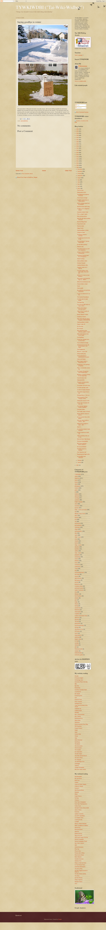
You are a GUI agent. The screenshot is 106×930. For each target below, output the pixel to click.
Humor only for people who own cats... (83, 403)
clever (76, 503)
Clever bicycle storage (82, 197)
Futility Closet (78, 806)
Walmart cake (80, 246)
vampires (77, 651)
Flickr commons (78, 701)
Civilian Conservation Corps (81, 615)
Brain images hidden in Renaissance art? (82, 362)
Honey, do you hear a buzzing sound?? (82, 308)
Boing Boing (77, 687)
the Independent (78, 751)
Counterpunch (78, 691)
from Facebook (78, 596)
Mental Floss (78, 827)
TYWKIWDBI (78, 474)
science (76, 488)
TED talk (77, 621)
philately (76, 598)
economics (77, 505)
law (75, 570)
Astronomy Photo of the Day (81, 681)
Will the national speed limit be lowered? (83, 204)
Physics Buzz (78, 851)
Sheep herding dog (81, 353)
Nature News (77, 720)
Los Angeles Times (79, 817)
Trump (76, 568)
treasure (76, 576)
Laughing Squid (78, 710)
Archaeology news (79, 680)
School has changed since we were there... (83, 340)
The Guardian (78, 749)
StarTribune (77, 742)
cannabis (77, 643)
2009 (77, 165)
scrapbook (77, 613)
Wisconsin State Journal (80, 769)
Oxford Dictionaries (79, 847)
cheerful (76, 541)
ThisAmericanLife (79, 649)
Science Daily (78, 734)
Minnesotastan (83, 66)
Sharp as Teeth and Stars (80, 862)
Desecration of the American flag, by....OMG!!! (83, 279)
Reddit (76, 730)
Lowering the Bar (78, 819)
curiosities (77, 499)
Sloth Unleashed (78, 740)
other (76, 533)
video (76, 484)
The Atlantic (77, 743)
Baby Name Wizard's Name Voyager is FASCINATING (83, 319)
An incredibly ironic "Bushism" (81, 457)
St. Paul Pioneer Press (80, 864)
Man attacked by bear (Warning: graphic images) (83, 331)
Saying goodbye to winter (83, 230)
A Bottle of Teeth (81, 232)
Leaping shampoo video (82, 265)
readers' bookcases (79, 590)
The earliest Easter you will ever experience (83, 249)
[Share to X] (26, 119)
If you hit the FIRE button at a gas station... (83, 305)
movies (76, 558)
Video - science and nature (81, 509)
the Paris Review (78, 877)
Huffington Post (78, 703)
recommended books (79, 572)
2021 (77, 139)
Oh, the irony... (80, 326)
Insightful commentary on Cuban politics (83, 200)
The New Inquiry (78, 753)
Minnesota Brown (78, 829)
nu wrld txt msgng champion (83, 389)
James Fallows (78, 809)
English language (78, 501)
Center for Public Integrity (80, 784)
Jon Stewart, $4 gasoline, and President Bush (83, 372)
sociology (77, 497)
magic (76, 601)
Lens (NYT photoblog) (80, 815)
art (75, 492)
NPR (76, 845)
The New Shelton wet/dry (80, 873)
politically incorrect (79, 588)
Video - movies (78, 545)
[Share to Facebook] (27, 119)
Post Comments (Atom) (27, 173)
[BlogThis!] (25, 119)
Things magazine (78, 879)
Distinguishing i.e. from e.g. (83, 395)
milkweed (77, 645)
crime (76, 539)
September (80, 175)
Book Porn (77, 780)
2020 (77, 141)
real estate (77, 574)
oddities (76, 550)
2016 (77, 150)
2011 (77, 161)
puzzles (76, 582)
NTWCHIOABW (78, 652)
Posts (78, 105)
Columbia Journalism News (81, 689)
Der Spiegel (77, 693)
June (79, 182)
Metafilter (77, 712)
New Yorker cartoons (79, 843)
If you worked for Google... (83, 342)
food (76, 519)
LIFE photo (77, 631)
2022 (77, 137)
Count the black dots (82, 377)
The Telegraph (78, 759)
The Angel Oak (80, 302)
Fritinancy (77, 800)
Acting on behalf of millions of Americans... (83, 253)
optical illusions (78, 578)
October (79, 173)
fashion (76, 543)
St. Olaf (76, 641)
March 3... (79, 427)
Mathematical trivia (81, 192)
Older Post (68, 170)
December (80, 169)
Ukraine (76, 603)
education (77, 546)
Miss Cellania (78, 716)
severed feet (77, 607)
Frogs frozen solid (81, 223)
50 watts (77, 676)
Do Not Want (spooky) (82, 244)
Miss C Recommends (79, 714)
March (79, 188)
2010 (77, 163)
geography (77, 554)
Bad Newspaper (78, 776)
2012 (77, 159)
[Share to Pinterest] (29, 119)
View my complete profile (80, 81)
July (79, 179)
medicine (77, 494)
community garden (79, 654)
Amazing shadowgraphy (82, 441)
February (80, 460)
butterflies (77, 548)
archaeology (77, 556)
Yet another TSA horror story (83, 385)
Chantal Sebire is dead (82, 284)
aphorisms (77, 617)
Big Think (77, 685)
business (77, 507)
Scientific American (79, 858)
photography (77, 486)
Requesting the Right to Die (83, 454)
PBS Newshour (78, 726)
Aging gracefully (80, 380)
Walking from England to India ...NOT (82, 424)
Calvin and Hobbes (81, 359)
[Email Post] (20, 118)
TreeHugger (77, 763)
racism (76, 633)
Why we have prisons (82, 216)
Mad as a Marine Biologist (80, 823)
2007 (77, 465)
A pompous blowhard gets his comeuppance (83, 256)
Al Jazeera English (79, 678)
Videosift (77, 765)
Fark (76, 697)
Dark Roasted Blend (79, 790)
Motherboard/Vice (79, 718)
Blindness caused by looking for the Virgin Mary (83, 375)
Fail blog (77, 798)
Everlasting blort (78, 695)
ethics (76, 515)
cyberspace (77, 527)
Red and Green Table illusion (83, 439)
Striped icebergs (81, 258)
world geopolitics (78, 531)
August (79, 177)
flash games (77, 580)
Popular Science (78, 728)
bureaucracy (77, 584)
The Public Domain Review (81, 755)
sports (76, 535)
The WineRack (80, 337)
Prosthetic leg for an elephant (81, 449)
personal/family (24, 120)
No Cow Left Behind (81, 446)
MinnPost (77, 831)
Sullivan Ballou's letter (82, 260)
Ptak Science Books (79, 855)
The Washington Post (79, 761)
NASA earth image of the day (81, 837)
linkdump (77, 560)
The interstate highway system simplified (82, 407)
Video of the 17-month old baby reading (83, 312)
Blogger (60, 919)
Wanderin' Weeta (78, 881)
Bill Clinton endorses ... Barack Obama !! (82, 444)
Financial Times (78, 699)
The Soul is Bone (78, 757)
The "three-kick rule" (81, 452)
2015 (77, 152)
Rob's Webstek (78, 856)
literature (77, 517)
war (75, 511)
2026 (77, 129)
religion (76, 529)
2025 (77, 131)
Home (44, 170)
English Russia (78, 796)
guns (76, 599)
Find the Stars (80, 190)
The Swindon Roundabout (83, 297)
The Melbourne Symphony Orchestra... (83, 195)
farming (76, 605)
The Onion (77, 875)
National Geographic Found (81, 841)
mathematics (78, 566)
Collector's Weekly (79, 786)
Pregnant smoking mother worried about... (83, 383)
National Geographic (79, 839)
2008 (77, 167)
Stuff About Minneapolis (80, 866)
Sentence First (78, 860)
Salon (76, 732)
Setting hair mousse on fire (83, 400)
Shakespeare (78, 611)
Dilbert (76, 794)
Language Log (78, 708)
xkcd (76, 883)
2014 (77, 154)
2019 (77, 144)
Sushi (78, 286)
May (79, 184)
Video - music (78, 537)
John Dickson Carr (79, 629)
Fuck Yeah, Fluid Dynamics (81, 804)
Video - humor (78, 552)
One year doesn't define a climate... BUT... (83, 421)
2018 (77, 146)
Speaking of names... (82, 316)
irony (76, 592)
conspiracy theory (79, 586)
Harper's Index (78, 639)
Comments (79, 107)
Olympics (77, 594)
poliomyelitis (77, 623)
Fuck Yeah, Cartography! (80, 802)
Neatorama (77, 609)
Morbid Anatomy (78, 833)
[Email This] (23, 119)
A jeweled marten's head (82, 212)
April (79, 186)
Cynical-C (77, 788)
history (76, 482)
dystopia (77, 627)
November (80, 171)
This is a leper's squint (82, 214)
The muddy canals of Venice (83, 411)
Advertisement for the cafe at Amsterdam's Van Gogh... (83, 346)
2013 (77, 156)
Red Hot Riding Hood (82, 221)
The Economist (78, 747)
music (76, 562)
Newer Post (19, 170)
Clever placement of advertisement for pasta (83, 356)
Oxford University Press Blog (81, 724)
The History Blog (78, 868)
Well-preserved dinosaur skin (83, 281)
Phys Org (77, 849)
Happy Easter (80, 228)
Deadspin (77, 792)
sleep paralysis (78, 635)
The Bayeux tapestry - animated (82, 235)
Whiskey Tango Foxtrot (80, 513)
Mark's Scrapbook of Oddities (81, 825)
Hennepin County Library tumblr (82, 807)
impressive (77, 478)
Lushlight (77, 821)
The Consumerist (78, 745)
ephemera (77, 496)
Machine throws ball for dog (83, 206)
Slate (76, 738)
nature (76, 476)
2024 (77, 133)
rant (75, 521)
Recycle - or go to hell (82, 351)
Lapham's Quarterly (79, 813)
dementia (77, 619)
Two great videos (81, 409)
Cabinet (76, 782)
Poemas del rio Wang (79, 853)
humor (76, 480)
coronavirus (77, 564)
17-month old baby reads (82, 387)
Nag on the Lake (78, 835)
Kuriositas (77, 811)
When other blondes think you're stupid (83, 334)
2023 (77, 135)
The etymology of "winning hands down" (83, 242)
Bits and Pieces (78, 778)
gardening (77, 637)
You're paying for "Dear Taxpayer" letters (82, 398)
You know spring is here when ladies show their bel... (83, 272)
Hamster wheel (80, 226)
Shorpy (76, 736)
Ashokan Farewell (81, 263)
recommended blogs (79, 625)
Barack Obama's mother (82, 314)
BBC (76, 683)
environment (77, 523)
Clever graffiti (80, 288)
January (79, 462)
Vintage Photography (79, 767)
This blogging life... (81, 349)
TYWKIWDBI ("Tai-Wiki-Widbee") (50, 7)
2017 (77, 148)
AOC (76, 647)
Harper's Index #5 (81, 324)
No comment (80, 328)
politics (76, 490)
